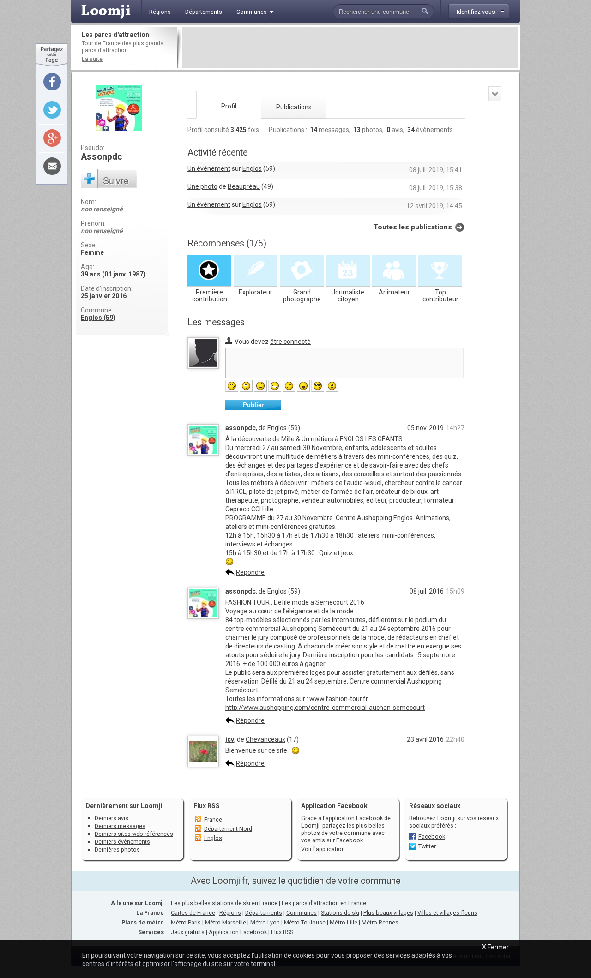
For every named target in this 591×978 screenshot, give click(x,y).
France (213, 819)
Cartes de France (193, 912)
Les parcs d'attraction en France (324, 903)
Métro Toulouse (305, 922)
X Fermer (495, 947)
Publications (294, 107)
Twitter (427, 846)
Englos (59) (98, 317)
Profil (228, 106)
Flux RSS (206, 806)
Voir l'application (323, 849)
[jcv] (203, 764)
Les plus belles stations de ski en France (224, 903)
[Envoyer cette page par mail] (52, 166)
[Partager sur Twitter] (52, 110)
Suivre (116, 180)
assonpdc (240, 428)
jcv (229, 739)
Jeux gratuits (188, 932)
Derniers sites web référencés (134, 833)
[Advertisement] (350, 47)
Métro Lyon (265, 922)
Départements (263, 912)
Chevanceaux (265, 739)
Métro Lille (343, 922)
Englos (252, 168)
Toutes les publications (413, 227)
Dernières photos (117, 849)
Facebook (431, 836)
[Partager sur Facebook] (52, 81)
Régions (230, 912)
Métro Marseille (225, 922)
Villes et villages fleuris (447, 912)
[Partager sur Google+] (52, 138)
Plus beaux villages (388, 912)
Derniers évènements (122, 841)
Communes (301, 912)
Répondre (250, 572)
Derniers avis (111, 818)
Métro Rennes (380, 922)
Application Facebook (238, 932)
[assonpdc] (203, 453)
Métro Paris (186, 922)
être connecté (290, 341)
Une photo (202, 186)
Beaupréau (244, 186)
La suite (92, 58)
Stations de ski (340, 912)
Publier (253, 405)
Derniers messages (120, 825)
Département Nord (228, 828)
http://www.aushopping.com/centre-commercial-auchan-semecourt (325, 707)
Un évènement (208, 168)
